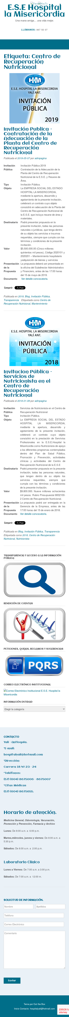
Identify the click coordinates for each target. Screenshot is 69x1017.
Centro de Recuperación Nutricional (27, 301)
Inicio (16, 1008)
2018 (25, 535)
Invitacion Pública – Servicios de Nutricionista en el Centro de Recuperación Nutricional (28, 383)
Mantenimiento (39, 303)
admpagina (41, 158)
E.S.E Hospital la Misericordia (34, 11)
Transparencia (11, 300)
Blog (27, 296)
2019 (21, 296)
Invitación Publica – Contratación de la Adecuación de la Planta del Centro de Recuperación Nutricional (30, 141)
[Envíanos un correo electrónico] (32, 34)
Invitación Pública (40, 296)
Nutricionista (22, 538)
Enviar (12, 980)
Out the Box (39, 1004)
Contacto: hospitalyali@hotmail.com (37, 1008)
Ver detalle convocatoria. (34, 278)
